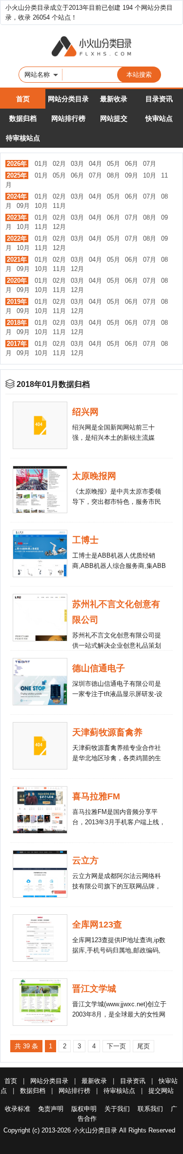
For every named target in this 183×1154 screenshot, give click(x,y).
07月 (149, 163)
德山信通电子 (98, 668)
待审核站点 (23, 138)
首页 (23, 99)
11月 (59, 205)
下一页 (116, 1046)
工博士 (85, 540)
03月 (77, 163)
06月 (131, 163)
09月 (131, 175)
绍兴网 (85, 412)
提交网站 (161, 1090)
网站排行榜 (68, 118)
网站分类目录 (68, 99)
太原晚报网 (94, 476)
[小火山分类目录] (91, 47)
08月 (113, 175)
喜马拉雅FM (96, 796)
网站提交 (113, 118)
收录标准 (17, 1108)
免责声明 (50, 1108)
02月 (59, 163)
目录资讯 (159, 99)
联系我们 (150, 1108)
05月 (113, 163)
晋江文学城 (94, 989)
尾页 (143, 1046)
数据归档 (23, 118)
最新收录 (113, 99)
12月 (59, 226)
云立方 (85, 860)
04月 (95, 163)
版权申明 (84, 1108)
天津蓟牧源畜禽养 (107, 732)
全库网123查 (97, 924)
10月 (149, 175)
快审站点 (159, 118)
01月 (41, 163)
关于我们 (117, 1108)
